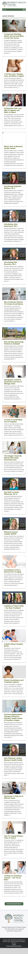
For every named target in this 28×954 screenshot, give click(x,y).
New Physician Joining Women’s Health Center (13, 759)
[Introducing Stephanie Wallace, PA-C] (14, 178)
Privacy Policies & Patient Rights (13, 946)
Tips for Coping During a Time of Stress (13, 837)
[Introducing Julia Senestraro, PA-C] (14, 216)
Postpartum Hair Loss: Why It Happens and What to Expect (13, 110)
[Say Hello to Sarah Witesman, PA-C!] (14, 484)
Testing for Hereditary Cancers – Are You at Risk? (13, 878)
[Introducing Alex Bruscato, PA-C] (14, 254)
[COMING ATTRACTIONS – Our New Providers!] (14, 597)
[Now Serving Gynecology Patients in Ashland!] (14, 333)
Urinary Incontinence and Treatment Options (13, 681)
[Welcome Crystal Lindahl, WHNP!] (14, 523)
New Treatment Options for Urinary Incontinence (13, 303)
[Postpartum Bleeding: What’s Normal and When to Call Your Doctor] (14, 26)
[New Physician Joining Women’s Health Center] (14, 750)
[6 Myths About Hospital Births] (14, 636)
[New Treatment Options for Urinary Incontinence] (14, 293)
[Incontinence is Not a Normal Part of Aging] (14, 561)
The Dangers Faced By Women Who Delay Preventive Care (13, 458)
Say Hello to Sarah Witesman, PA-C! (11, 493)
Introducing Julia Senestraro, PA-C (11, 225)
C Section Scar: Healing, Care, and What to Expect (14, 75)
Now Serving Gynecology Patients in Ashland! (14, 343)
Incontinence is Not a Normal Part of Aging (12, 571)
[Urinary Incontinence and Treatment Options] (14, 672)
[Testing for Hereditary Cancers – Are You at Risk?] (14, 867)
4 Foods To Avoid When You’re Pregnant (13, 421)
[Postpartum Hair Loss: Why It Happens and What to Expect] (14, 100)
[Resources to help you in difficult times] (14, 788)
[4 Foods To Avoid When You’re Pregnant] (14, 411)
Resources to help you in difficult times (13, 797)
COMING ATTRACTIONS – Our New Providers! (14, 607)
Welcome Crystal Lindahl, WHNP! (11, 533)
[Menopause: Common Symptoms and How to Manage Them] (14, 371)
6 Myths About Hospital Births (13, 645)
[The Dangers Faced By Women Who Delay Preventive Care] (14, 447)
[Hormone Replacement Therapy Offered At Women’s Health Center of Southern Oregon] (14, 706)
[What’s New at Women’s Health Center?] (14, 138)
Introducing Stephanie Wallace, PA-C (12, 187)
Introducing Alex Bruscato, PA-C (10, 263)
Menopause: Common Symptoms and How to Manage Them (13, 382)
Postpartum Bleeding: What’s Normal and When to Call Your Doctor (14, 36)
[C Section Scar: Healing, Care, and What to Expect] (14, 66)
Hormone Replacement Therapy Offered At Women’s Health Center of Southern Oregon (13, 717)
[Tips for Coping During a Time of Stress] (14, 827)
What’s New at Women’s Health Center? (13, 147)
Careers (14, 944)
